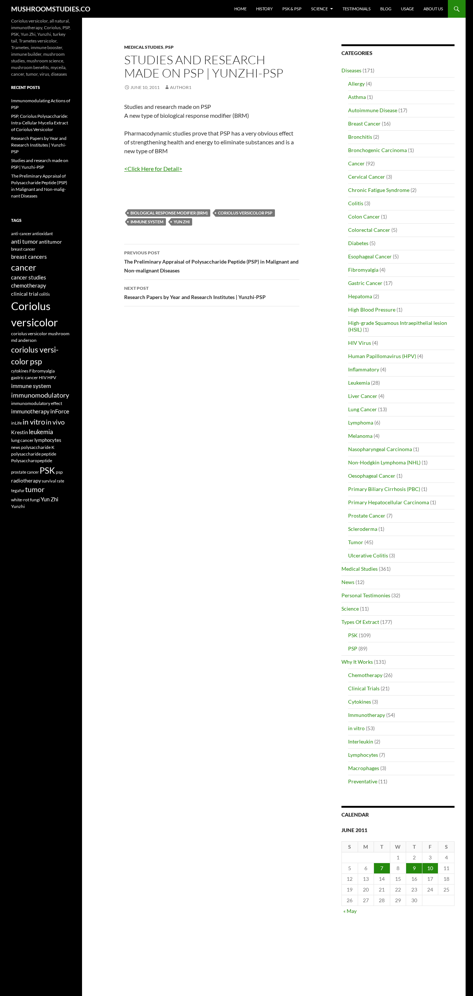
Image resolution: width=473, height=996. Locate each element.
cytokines (19, 370)
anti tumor (24, 241)
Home (240, 8)
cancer (23, 267)
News (347, 582)
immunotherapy (30, 411)
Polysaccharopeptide (31, 460)
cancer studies (28, 277)
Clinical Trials (364, 688)
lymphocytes (47, 440)
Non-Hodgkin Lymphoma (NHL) (384, 462)
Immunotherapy (366, 715)
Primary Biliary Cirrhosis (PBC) (384, 489)
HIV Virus (359, 343)
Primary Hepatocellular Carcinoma (388, 502)
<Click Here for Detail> (153, 168)
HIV (43, 377)
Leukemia (359, 382)
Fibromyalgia (363, 270)
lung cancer (22, 440)
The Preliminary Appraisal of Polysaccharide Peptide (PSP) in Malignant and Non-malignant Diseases (211, 262)
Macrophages (363, 768)
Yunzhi (18, 506)
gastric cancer (24, 377)
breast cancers (29, 256)
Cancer (356, 163)
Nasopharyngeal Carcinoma (380, 449)
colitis (44, 294)
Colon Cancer (364, 216)
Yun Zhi (182, 221)
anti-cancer (21, 233)
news (15, 447)
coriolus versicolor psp (245, 212)
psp (59, 472)
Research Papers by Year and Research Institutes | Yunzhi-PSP (195, 292)
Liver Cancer (362, 396)
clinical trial (24, 294)
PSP (169, 47)
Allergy (356, 83)
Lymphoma (360, 422)
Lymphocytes (363, 755)
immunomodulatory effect (36, 403)
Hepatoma (360, 296)
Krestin (19, 432)
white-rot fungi (25, 499)
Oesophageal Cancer (371, 476)
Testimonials (357, 8)
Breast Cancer (364, 123)
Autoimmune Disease (372, 110)
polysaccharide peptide (33, 453)
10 (430, 868)
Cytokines (359, 701)
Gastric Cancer (365, 283)
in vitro (356, 728)
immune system (146, 221)
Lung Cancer (362, 409)
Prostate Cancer (366, 515)
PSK (353, 635)
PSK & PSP (292, 8)
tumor (35, 489)
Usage (407, 8)
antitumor (50, 241)
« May (350, 911)
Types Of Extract (360, 622)
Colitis (355, 203)
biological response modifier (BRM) (169, 212)
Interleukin (360, 741)
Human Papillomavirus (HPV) (382, 356)
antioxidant (42, 233)
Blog (385, 8)
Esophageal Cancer (370, 256)
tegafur (17, 490)
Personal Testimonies (365, 595)
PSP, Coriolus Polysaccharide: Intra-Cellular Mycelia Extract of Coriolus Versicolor (39, 122)
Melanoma (360, 436)
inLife (16, 422)
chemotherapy (28, 285)
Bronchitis (360, 137)
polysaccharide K (37, 447)
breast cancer (23, 249)
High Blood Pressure (371, 309)
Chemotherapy (365, 675)
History (264, 8)
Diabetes (358, 243)
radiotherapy (26, 481)
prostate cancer (25, 472)
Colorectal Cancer (369, 230)
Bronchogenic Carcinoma (377, 150)
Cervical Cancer (366, 177)
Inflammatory (363, 369)
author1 (180, 87)
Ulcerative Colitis (368, 555)
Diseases (351, 70)
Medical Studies (143, 47)
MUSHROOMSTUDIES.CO (50, 9)
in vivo (55, 422)
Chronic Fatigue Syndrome (378, 190)
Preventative (362, 781)
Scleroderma (362, 529)
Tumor (355, 542)
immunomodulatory (40, 395)
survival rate (53, 480)
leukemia (41, 432)
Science (319, 8)
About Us (433, 8)
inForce (59, 411)
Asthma (357, 97)
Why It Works (357, 662)
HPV (51, 377)
